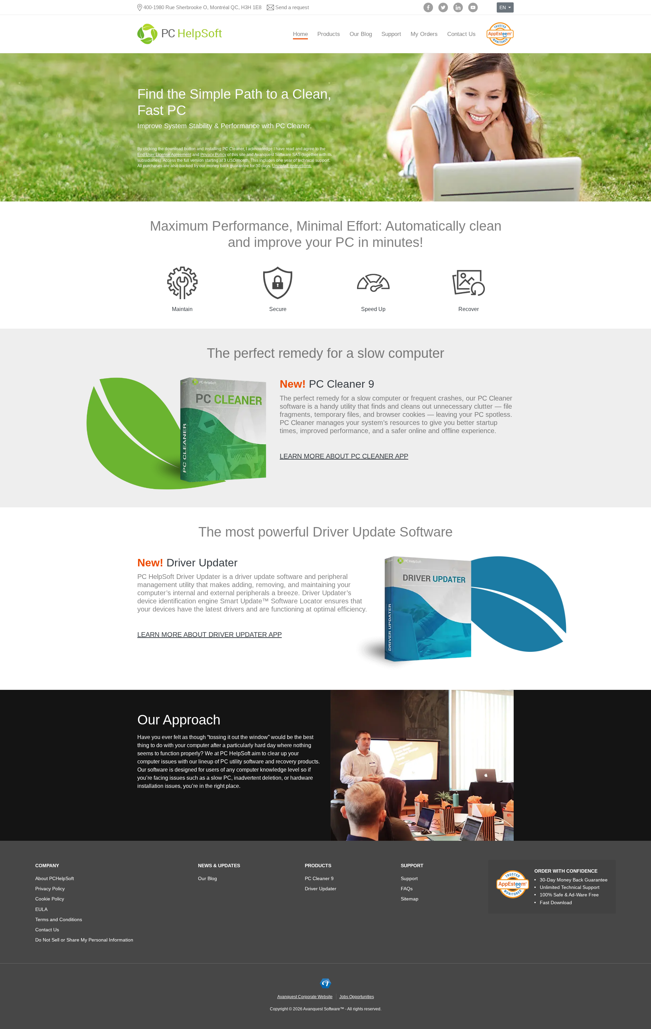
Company (47, 865)
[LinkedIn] (458, 7)
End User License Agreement (164, 154)
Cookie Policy (49, 898)
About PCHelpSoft (54, 878)
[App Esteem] (500, 45)
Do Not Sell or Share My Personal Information (84, 940)
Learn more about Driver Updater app (209, 634)
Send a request (292, 7)
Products (328, 34)
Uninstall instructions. (292, 165)
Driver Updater (187, 563)
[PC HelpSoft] (179, 34)
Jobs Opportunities (356, 996)
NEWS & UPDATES (219, 865)
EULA (41, 909)
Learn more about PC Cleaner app (344, 456)
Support (391, 34)
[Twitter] (443, 7)
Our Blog (361, 34)
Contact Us (461, 34)
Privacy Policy (213, 154)
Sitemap (409, 898)
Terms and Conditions (58, 919)
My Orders (424, 34)
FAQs (407, 888)
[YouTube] (473, 7)
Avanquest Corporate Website (305, 996)
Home (300, 34)
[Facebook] (428, 7)
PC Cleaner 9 (327, 384)
